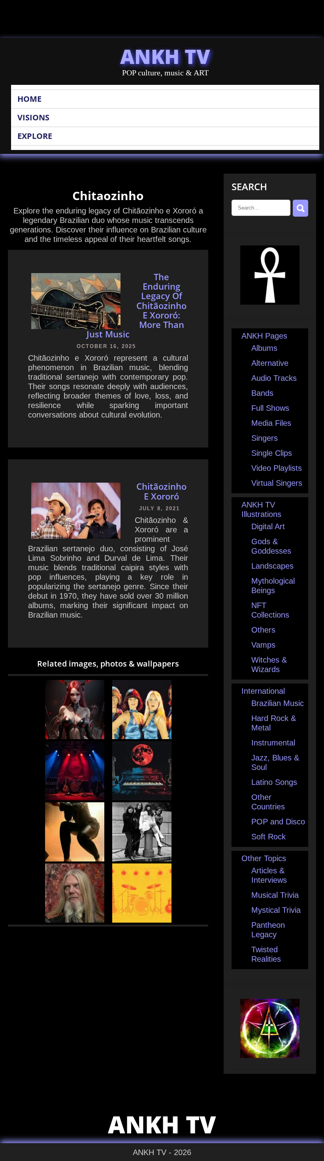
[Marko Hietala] (74, 920)
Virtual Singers (276, 483)
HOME (29, 99)
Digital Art (268, 526)
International (263, 691)
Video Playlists (276, 468)
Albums (264, 348)
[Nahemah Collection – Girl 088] (74, 736)
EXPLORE (34, 136)
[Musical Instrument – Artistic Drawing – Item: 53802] (141, 920)
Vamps (263, 644)
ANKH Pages (264, 335)
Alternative (269, 363)
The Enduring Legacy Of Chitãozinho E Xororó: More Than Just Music (136, 305)
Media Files (271, 423)
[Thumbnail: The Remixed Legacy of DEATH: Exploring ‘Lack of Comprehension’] (74, 797)
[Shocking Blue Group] (141, 858)
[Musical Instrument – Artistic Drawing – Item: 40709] (141, 797)
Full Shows (270, 408)
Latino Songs (274, 782)
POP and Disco (278, 821)
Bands (262, 393)
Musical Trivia (275, 895)
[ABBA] (141, 736)
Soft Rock (268, 836)
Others (263, 629)
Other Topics (263, 858)
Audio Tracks (274, 378)
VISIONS (33, 117)
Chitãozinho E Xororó (161, 491)
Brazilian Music (277, 703)
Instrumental (273, 742)
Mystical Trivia (276, 910)
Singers (264, 438)
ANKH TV (165, 56)
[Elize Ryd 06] (74, 858)
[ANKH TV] (270, 302)
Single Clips (271, 453)
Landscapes (272, 566)
